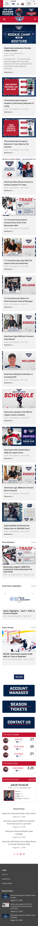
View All (33, 542)
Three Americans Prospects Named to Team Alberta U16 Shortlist (16, 144)
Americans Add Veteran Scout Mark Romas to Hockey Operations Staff (19, 842)
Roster (31, 779)
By (16, 53)
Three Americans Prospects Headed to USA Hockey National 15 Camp (19, 103)
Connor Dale (19, 746)
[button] (5, 34)
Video (5, 616)
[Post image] (5, 896)
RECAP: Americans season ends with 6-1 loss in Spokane (17, 655)
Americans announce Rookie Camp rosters (17, 49)
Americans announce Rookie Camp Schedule (19, 832)
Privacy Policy (7, 883)
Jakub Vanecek (19, 784)
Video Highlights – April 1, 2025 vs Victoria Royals (19, 612)
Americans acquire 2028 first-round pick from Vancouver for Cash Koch (17, 569)
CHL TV (5, 874)
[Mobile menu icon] (4, 19)
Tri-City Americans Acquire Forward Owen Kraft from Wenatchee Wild (15, 223)
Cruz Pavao (18, 753)
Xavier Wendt (18, 768)
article (6, 53)
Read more (8, 72)
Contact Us (6, 879)
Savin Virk (18, 739)
